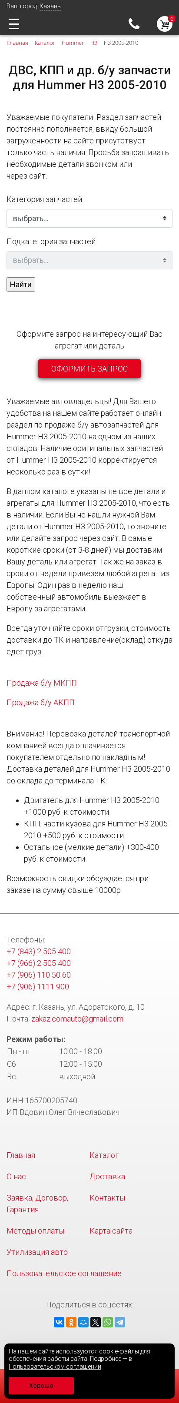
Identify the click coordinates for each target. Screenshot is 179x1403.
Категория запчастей (44, 199)
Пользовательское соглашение (64, 1273)
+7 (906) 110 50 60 (39, 974)
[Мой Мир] (83, 1322)
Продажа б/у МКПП (42, 682)
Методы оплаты (35, 1230)
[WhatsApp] (108, 1322)
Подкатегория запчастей (51, 241)
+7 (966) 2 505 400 (39, 963)
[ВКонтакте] (59, 1322)
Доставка (107, 1176)
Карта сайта (111, 1230)
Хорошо (41, 1385)
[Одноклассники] (71, 1322)
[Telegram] (120, 1322)
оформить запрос (89, 368)
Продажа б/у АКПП (41, 702)
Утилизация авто (37, 1252)
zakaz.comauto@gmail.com (77, 1018)
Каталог (104, 1155)
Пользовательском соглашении (55, 1366)
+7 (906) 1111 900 (38, 986)
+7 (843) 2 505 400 (136, 23)
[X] (95, 1322)
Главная (21, 1155)
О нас (16, 1176)
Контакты (107, 1197)
